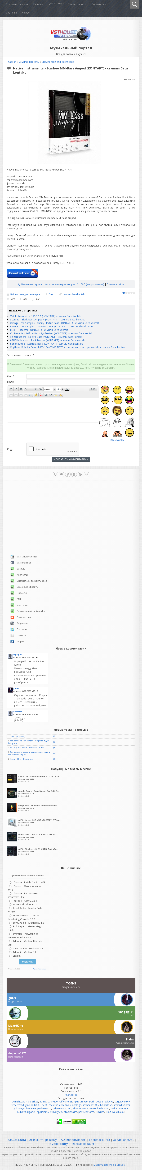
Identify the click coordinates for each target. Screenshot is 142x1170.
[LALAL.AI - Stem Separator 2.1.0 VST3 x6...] (12, 782)
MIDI (19, 598)
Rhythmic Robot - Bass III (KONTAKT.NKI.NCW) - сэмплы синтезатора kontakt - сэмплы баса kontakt (68, 347)
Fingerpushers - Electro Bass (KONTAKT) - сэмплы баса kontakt (46, 336)
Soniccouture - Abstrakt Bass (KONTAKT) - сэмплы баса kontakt (46, 343)
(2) (54, 742)
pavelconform (86, 1112)
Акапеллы (22, 574)
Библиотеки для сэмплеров (58, 61)
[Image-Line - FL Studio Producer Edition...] (12, 811)
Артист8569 (81, 1101)
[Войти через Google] (80, 474)
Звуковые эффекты (27, 586)
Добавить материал (30, 284)
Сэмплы (21, 568)
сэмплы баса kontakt (74, 294)
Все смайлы (117, 440)
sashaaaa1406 (91, 1105)
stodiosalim (70, 1112)
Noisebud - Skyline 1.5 (25, 904)
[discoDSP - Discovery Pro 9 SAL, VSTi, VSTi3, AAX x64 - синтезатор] (30, 671)
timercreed (18, 1105)
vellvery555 (56, 1112)
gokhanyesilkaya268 (25, 1108)
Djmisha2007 (19, 1101)
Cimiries (99, 1112)
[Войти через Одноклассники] (86, 474)
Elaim (51, 294)
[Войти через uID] (55, 474)
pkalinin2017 (44, 1108)
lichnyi (43, 1101)
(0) (54, 736)
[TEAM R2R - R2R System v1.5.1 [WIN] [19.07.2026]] (30, 721)
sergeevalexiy (122, 1101)
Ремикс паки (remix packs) (31, 611)
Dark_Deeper (96, 1101)
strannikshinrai (122, 1105)
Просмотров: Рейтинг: (39, 779)
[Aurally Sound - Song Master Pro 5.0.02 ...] (12, 797)
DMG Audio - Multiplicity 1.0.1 (29, 922)
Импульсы (22, 605)
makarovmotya (119, 1108)
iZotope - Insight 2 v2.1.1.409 (29, 882)
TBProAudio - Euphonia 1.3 (28, 948)
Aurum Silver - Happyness (21, 759)
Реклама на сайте (82, 1144)
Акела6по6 (71, 1094)
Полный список (115, 1112)
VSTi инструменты (27, 556)
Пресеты (22, 592)
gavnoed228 (32, 1105)
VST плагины (24, 562)
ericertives (65, 1105)
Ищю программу (17, 736)
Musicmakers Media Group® (109, 1164)
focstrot (53, 1105)
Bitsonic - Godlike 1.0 (25, 952)
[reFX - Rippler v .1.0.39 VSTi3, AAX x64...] (12, 855)
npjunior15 (43, 1112)
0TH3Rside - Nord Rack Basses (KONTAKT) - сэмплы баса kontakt (47, 340)
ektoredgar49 (80, 1108)
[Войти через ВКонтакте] (61, 474)
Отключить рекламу (42, 1140)
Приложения (24, 617)
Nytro (92, 1108)
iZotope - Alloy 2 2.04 (25, 900)
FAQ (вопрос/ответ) (92, 284)
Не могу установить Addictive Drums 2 (27, 747)
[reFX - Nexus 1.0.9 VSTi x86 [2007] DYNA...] (12, 826)
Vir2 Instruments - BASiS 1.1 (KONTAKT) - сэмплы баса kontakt (46, 316)
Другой (17, 955)
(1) (54, 747)
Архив (35, 969)
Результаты (42, 969)
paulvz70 (53, 1101)
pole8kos (33, 1101)
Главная (11, 61)
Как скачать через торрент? (61, 284)
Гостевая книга (99, 1140)
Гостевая (22, 629)
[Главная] (71, 40)
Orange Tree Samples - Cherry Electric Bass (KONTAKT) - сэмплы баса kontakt (54, 323)
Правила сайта (115, 284)
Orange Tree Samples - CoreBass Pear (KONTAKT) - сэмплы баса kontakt (52, 326)
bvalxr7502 (103, 1108)
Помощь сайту (58, 1144)
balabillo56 (106, 1105)
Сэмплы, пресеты (29, 61)
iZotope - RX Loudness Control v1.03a (23, 895)
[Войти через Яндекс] (74, 474)
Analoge (76, 1105)
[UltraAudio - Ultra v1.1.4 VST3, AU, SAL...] (12, 840)
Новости (21, 635)
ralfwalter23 (65, 1101)
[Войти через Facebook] (68, 474)
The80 (43, 1105)
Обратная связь (123, 1140)
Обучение (22, 623)
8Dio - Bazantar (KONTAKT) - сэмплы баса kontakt (39, 329)
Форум (20, 641)
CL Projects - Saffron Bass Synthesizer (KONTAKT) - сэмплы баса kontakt (52, 333)
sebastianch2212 (62, 1108)
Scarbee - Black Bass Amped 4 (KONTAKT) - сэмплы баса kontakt (47, 319)
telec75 (109, 1101)
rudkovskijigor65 (26, 1112)
